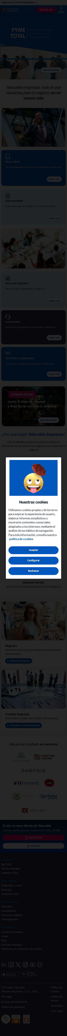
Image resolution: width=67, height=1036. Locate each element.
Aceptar (33, 550)
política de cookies (21, 539)
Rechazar (33, 571)
